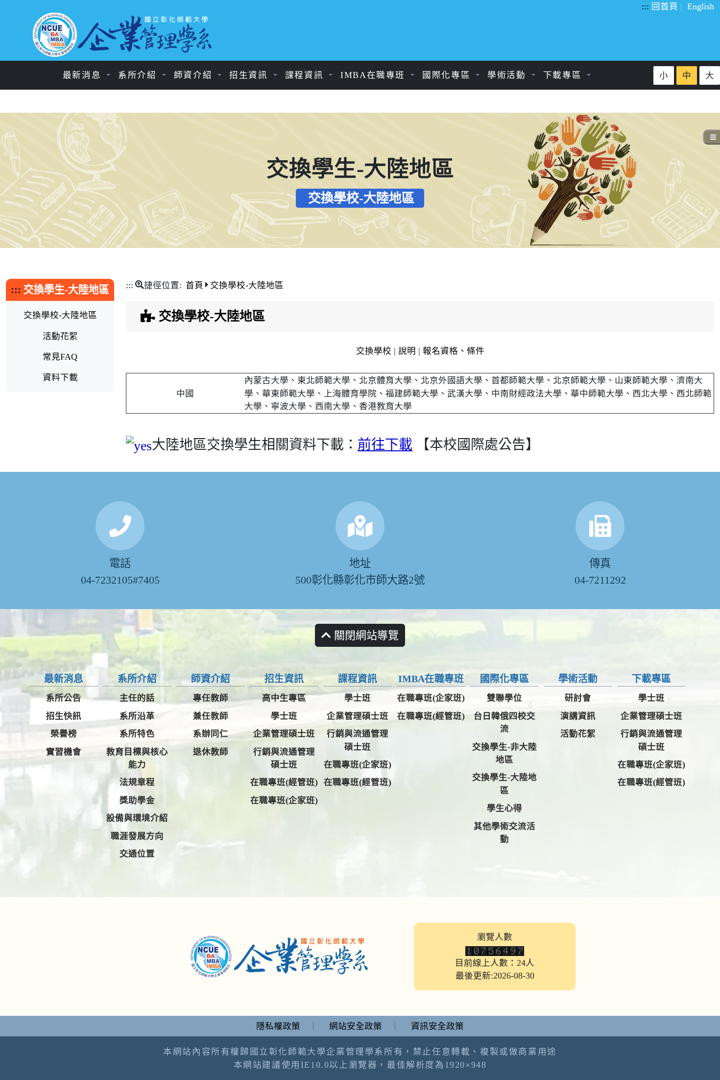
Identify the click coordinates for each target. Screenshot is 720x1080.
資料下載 (60, 377)
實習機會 (63, 752)
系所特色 (137, 733)
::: (645, 6)
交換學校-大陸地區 (60, 315)
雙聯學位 (504, 698)
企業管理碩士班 (284, 733)
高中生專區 (284, 698)
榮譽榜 (63, 733)
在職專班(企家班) (284, 800)
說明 (407, 351)
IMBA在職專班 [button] (374, 75)
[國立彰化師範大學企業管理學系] (124, 35)
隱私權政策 (278, 1026)
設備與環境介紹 (137, 818)
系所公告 (63, 698)
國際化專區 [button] (448, 75)
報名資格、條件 (453, 351)
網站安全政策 (355, 1026)
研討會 (578, 698)
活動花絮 (60, 336)
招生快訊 (63, 716)
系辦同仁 (210, 733)
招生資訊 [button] (250, 75)
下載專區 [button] (564, 75)
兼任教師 (210, 716)
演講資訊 (578, 716)
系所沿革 (137, 716)
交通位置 (137, 854)
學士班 (284, 716)
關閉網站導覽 (365, 635)
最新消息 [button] (83, 75)
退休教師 (210, 752)
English (700, 6)
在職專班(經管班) (284, 782)
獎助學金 (137, 800)
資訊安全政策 (437, 1026)
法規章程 (137, 782)
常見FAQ (60, 357)
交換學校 (373, 351)
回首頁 (664, 6)
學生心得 (504, 808)
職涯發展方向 (137, 836)
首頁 (194, 285)
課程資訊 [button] (306, 75)
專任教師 (210, 698)
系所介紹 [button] (139, 75)
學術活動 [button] (508, 75)
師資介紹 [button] (195, 75)
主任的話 (137, 698)
